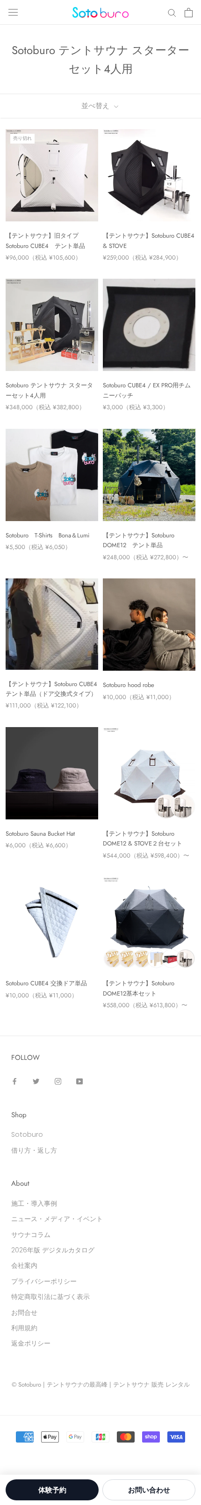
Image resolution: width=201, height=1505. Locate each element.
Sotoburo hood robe (128, 684)
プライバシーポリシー (44, 1281)
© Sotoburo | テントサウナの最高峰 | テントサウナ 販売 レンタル (101, 1384)
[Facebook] (14, 1081)
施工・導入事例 (34, 1203)
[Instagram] (58, 1081)
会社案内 (24, 1265)
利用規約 (24, 1328)
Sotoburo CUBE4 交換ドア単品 (46, 983)
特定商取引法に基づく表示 (50, 1296)
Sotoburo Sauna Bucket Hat (40, 833)
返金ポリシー (30, 1343)
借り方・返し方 (34, 1150)
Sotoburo (27, 1134)
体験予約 (52, 1490)
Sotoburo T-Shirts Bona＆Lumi (47, 535)
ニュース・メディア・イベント (57, 1218)
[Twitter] (36, 1081)
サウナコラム (30, 1234)
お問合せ (24, 1312)
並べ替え (96, 106)
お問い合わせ (149, 1490)
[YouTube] (79, 1081)
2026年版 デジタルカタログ (52, 1250)
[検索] (172, 12)
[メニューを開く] (13, 12)
